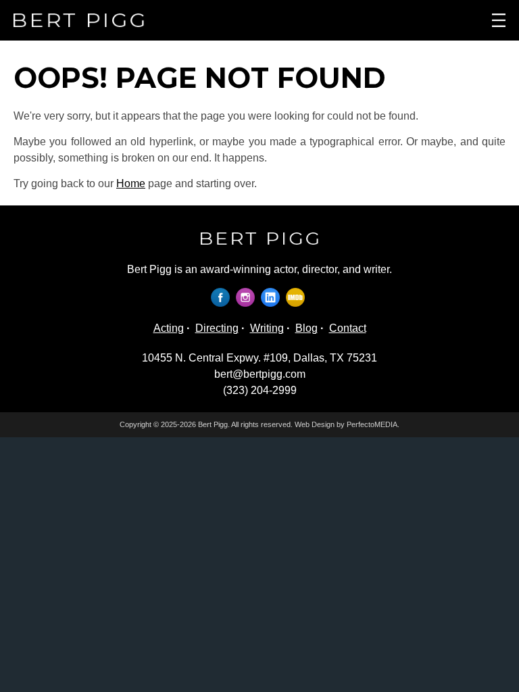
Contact (347, 328)
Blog (306, 328)
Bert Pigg (213, 424)
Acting (168, 328)
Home (130, 183)
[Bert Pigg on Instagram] (247, 297)
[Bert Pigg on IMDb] (297, 297)
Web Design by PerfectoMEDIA (346, 424)
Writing (267, 328)
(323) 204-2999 (260, 390)
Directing (217, 328)
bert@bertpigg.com (259, 374)
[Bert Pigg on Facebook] (222, 297)
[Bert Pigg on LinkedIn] (272, 297)
